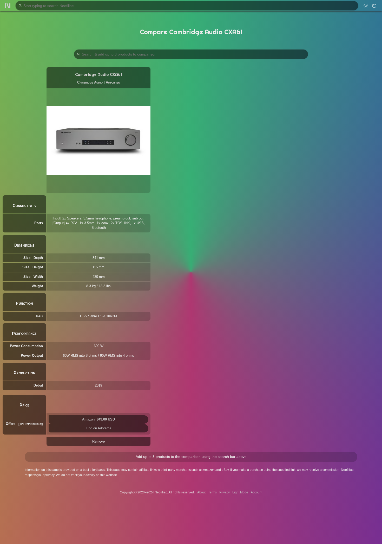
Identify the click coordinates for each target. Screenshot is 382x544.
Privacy (224, 492)
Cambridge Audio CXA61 (98, 74)
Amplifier (113, 82)
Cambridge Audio (90, 82)
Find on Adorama (98, 428)
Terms (212, 492)
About (201, 492)
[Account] (374, 5)
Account (256, 492)
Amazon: (98, 419)
